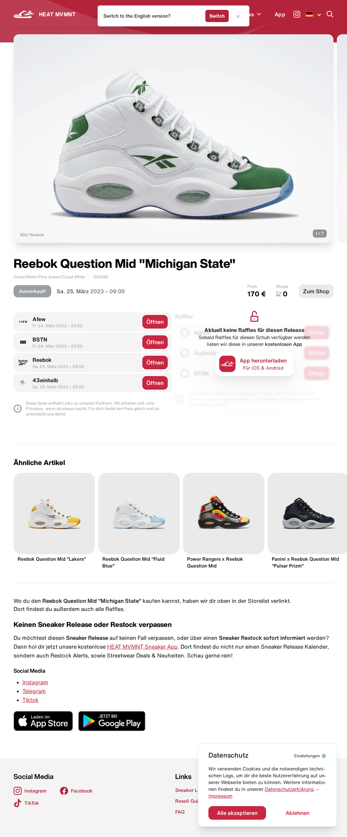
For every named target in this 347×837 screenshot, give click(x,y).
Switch (217, 16)
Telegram (34, 691)
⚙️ (310, 756)
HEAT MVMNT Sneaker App (142, 646)
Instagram (35, 682)
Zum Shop (316, 291)
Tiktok (30, 700)
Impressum (220, 796)
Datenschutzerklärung (289, 789)
